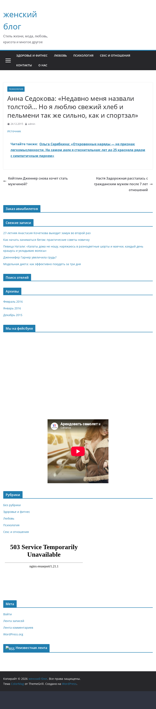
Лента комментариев (18, 627)
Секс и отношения (115, 55)
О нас (42, 65)
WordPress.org (13, 634)
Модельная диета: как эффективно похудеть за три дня (42, 264)
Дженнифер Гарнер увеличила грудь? (29, 257)
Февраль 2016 (13, 301)
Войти (7, 614)
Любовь (60, 55)
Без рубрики (12, 505)
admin (31, 124)
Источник (14, 131)
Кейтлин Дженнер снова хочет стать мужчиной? (38, 181)
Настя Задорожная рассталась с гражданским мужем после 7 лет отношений (121, 184)
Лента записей (13, 621)
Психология (83, 55)
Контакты (24, 65)
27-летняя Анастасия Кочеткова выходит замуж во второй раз (47, 233)
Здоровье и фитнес (32, 55)
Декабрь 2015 (12, 315)
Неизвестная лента (31, 648)
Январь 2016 (12, 308)
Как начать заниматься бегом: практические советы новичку (46, 240)
